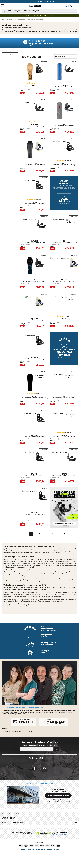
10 (58, 533)
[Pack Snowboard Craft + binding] (30, 343)
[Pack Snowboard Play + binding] (30, 110)
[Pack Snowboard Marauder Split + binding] (30, 265)
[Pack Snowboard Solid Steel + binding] (59, 149)
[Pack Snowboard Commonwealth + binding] (59, 227)
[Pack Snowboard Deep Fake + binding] (59, 382)
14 (64, 533)
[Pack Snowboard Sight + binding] (30, 460)
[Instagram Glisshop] (39, 769)
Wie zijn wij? (10, 818)
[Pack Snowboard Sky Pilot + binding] (59, 110)
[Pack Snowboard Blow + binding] (59, 71)
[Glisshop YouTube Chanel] (44, 769)
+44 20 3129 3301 (56, 721)
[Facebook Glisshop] (34, 769)
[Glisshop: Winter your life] (34, 6)
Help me (32, 45)
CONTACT (26, 722)
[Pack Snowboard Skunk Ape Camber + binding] (59, 265)
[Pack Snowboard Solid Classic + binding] (30, 71)
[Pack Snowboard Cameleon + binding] (30, 227)
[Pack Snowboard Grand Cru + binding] (59, 421)
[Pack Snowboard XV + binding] (30, 304)
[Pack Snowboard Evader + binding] (30, 421)
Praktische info (12, 822)
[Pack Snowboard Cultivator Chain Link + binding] (30, 382)
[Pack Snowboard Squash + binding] (30, 149)
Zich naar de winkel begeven (58, 796)
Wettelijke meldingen (27, 849)
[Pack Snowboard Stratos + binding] (30, 188)
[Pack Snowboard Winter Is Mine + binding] (59, 460)
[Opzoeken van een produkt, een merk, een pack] (75, 10)
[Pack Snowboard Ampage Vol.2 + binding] (30, 498)
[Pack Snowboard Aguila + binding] (60, 304)
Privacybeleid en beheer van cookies (47, 849)
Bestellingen (10, 814)
